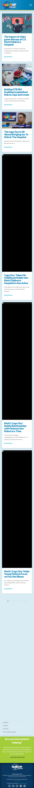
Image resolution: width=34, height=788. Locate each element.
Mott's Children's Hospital (9, 731)
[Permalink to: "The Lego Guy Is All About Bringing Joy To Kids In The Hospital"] (17, 120)
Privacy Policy (17, 780)
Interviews (5, 728)
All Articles (5, 722)
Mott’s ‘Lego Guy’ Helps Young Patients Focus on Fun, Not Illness (16, 574)
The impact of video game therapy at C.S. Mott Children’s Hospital (15, 40)
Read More (8, 57)
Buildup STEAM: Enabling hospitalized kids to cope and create (16, 92)
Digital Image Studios (23, 783)
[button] (31, 5)
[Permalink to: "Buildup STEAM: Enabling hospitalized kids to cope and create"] (17, 75)
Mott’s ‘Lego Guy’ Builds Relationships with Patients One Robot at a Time (15, 427)
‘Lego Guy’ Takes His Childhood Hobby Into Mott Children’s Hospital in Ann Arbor (16, 279)
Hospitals (5, 725)
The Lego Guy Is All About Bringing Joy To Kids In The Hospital (16, 134)
